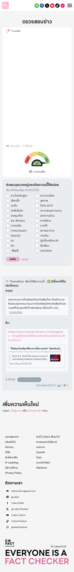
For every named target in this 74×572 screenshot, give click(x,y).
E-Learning (11, 463)
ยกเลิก (25, 259)
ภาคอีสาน (45, 221)
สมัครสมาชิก (35, 410)
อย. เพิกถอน (18, 221)
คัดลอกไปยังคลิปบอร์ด (29, 379)
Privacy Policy (13, 473)
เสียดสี (14, 251)
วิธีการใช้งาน (11, 468)
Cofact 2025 (10, 543)
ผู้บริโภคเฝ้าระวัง (49, 241)
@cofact (37, 5)
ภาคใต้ (43, 226)
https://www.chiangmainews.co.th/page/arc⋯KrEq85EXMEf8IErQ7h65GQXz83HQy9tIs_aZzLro (36, 336)
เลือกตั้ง (15, 201)
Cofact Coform (52, 5)
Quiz (39, 457)
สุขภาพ (44, 201)
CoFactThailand (57, 5)
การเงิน (44, 236)
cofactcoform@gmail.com (23, 491)
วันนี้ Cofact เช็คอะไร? (48, 437)
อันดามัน (15, 236)
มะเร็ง (14, 206)
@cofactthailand (62, 5)
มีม (12, 246)
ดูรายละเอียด (15, 312)
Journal (40, 452)
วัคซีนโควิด (17, 211)
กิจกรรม (9, 447)
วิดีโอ (7, 452)
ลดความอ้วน (47, 216)
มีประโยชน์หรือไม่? (46, 385)
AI (12, 241)
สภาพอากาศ (47, 231)
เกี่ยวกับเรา (41, 468)
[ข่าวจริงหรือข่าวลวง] (5, 5)
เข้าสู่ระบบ (16, 410)
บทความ (40, 447)
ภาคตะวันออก (19, 231)
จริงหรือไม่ (10, 442)
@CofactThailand (47, 5)
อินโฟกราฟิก (11, 457)
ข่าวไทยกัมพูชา (19, 196)
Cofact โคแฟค (42, 5)
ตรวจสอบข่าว (12, 437)
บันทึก (13, 259)
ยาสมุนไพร (17, 216)
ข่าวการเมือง (47, 196)
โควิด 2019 (46, 206)
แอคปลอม (46, 251)
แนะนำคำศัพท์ (43, 463)
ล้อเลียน (44, 246)
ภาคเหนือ (16, 226)
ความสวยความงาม (51, 211)
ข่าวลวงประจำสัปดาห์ (46, 442)
